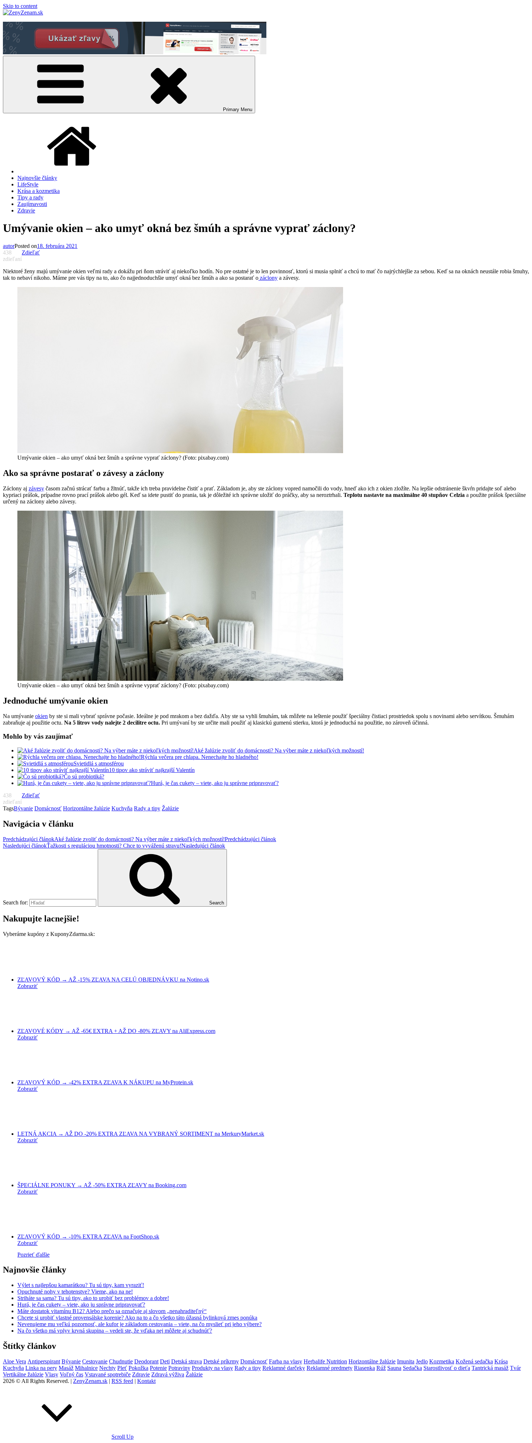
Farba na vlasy (285, 1361)
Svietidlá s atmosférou (98, 763)
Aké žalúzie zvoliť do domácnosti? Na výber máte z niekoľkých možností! (279, 750)
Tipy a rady (30, 197)
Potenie (158, 1368)
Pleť (122, 1368)
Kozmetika (441, 1361)
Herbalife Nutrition (325, 1361)
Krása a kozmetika (38, 191)
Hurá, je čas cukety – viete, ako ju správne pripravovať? (215, 783)
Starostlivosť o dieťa (446, 1368)
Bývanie (23, 808)
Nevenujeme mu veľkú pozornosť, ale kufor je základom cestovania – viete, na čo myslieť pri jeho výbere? (139, 1324)
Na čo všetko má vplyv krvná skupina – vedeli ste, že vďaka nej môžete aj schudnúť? (114, 1331)
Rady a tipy (147, 808)
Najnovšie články (37, 178)
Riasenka (364, 1368)
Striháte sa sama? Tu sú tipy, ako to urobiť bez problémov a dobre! (93, 1298)
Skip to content (20, 6)
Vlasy (51, 1374)
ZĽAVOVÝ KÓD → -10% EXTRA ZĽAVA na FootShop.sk (88, 1236)
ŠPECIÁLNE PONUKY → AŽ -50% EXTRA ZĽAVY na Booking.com (101, 1185)
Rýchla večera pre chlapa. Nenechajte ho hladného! (199, 757)
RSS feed (122, 1381)
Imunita (405, 1361)
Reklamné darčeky (283, 1368)
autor (8, 246)
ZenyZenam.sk (90, 1381)
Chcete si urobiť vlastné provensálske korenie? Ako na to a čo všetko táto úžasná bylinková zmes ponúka (137, 1318)
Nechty (107, 1368)
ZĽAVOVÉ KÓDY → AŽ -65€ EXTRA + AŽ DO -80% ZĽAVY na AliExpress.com (116, 1031)
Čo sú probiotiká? (84, 776)
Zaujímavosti (32, 204)
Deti (165, 1361)
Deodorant (146, 1361)
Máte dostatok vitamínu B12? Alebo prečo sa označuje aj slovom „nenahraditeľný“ (112, 1311)
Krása (501, 1361)
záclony (268, 278)
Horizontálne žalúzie (86, 808)
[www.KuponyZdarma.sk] (134, 52)
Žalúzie (170, 808)
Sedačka (412, 1368)
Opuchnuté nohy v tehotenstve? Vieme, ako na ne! (75, 1291)
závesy (36, 488)
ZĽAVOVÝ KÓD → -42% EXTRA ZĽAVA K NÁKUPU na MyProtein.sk (105, 1082)
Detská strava (186, 1361)
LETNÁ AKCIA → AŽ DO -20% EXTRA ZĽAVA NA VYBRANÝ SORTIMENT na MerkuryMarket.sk (140, 1134)
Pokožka (138, 1368)
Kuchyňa (121, 808)
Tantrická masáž (490, 1368)
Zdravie (26, 210)
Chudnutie (121, 1361)
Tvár (515, 1368)
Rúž (381, 1368)
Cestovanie (94, 1361)
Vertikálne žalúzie (23, 1374)
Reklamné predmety (329, 1368)
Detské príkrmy (221, 1361)
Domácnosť (48, 808)
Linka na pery (41, 1368)
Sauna (394, 1368)
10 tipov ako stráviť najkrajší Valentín (152, 770)
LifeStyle (27, 184)
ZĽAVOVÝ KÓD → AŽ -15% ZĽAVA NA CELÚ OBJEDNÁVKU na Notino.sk (113, 979)
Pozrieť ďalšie (33, 1255)
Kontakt (146, 1381)
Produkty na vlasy (212, 1368)
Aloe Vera (14, 1361)
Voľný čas (71, 1374)
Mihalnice (86, 1368)
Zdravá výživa (167, 1374)
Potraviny (179, 1368)
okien (41, 716)
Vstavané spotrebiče (108, 1374)
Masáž (66, 1368)
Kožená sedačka (474, 1361)
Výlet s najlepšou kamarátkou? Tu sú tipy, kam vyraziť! (80, 1285)
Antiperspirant (44, 1361)
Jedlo (422, 1361)
